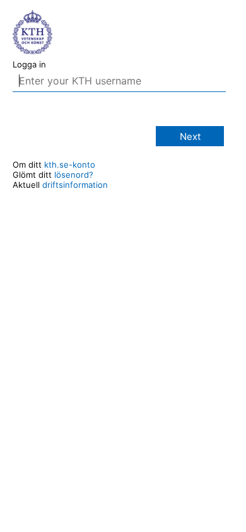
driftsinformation (75, 185)
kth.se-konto (69, 164)
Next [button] (190, 136)
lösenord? (73, 175)
